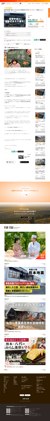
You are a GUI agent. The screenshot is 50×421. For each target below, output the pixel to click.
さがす (33, 3)
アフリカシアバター (18, 414)
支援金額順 (15, 381)
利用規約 (37, 385)
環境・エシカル (6, 381)
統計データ (23, 388)
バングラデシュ (31, 414)
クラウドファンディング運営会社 (40, 389)
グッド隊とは (38, 381)
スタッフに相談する (24, 380)
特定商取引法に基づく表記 (39, 388)
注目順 (14, 378)
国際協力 (5, 385)
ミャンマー (34, 414)
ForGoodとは (38, 378)
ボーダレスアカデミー (31, 412)
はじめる (29, 3)
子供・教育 (5, 388)
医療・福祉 (5, 384)
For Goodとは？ (37, 3)
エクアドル (40, 414)
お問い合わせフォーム (39, 384)
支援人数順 (15, 382)
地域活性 (5, 386)
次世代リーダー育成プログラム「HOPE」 (33, 413)
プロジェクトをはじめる (25, 378)
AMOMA (11, 414)
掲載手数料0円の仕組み (39, 380)
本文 (8, 44)
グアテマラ (37, 414)
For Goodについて (25, 217)
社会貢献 (5, 378)
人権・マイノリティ (6, 380)
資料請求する (23, 381)
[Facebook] (26, 398)
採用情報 (37, 390)
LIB (15, 414)
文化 (4, 390)
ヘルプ (37, 382)
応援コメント (26, 44)
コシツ (11, 412)
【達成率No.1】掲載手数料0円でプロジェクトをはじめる (24, 1)
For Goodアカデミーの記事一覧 (26, 387)
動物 (4, 389)
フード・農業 (5, 382)
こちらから (7, 73)
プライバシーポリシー (39, 386)
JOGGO (13, 414)
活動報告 (17, 44)
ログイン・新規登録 (45, 3)
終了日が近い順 (16, 384)
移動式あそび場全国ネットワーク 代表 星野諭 (10, 11)
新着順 (14, 380)
